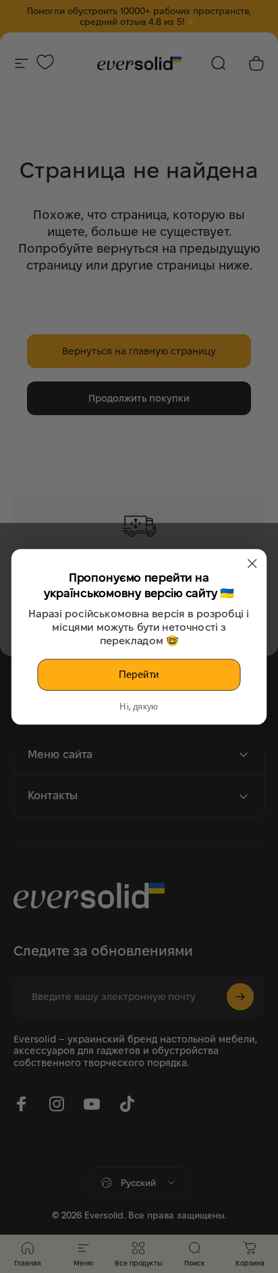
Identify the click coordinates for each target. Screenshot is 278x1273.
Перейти (139, 674)
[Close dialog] (252, 563)
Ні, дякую (138, 706)
